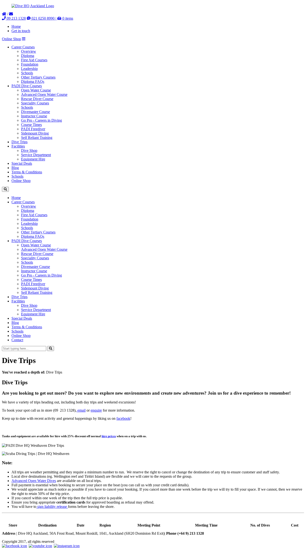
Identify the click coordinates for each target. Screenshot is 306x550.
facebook (123, 418)
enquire (96, 410)
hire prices (109, 436)
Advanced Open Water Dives (33, 481)
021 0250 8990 (43, 18)
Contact (17, 340)
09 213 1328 (16, 18)
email (81, 410)
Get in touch (20, 31)
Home (16, 26)
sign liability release (52, 507)
